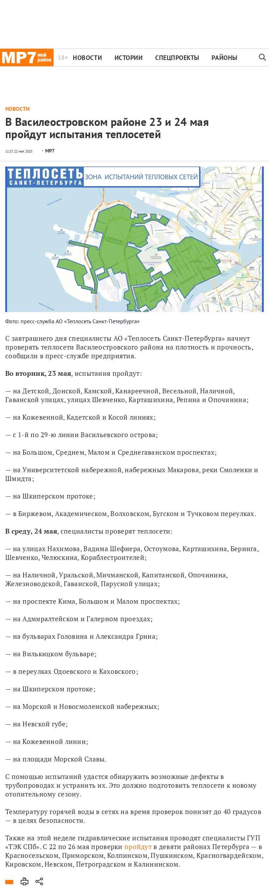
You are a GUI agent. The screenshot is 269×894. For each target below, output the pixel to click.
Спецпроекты (177, 58)
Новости (87, 58)
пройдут (138, 846)
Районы (224, 58)
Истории (129, 58)
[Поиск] (262, 57)
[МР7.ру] (27, 57)
